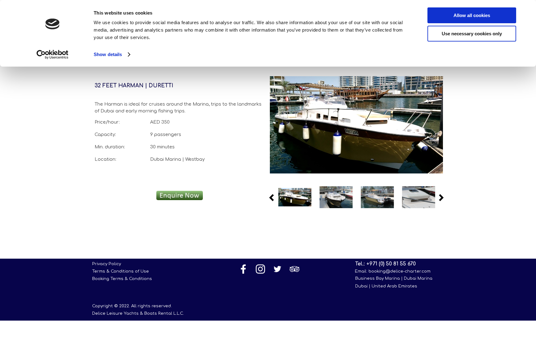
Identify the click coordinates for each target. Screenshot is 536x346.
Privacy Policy (106, 263)
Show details (108, 54)
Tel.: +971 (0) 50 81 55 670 (385, 264)
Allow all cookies (471, 15)
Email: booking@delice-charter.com (393, 271)
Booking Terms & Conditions (122, 278)
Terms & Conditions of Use (120, 271)
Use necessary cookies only (472, 33)
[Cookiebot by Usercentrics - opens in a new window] (52, 54)
